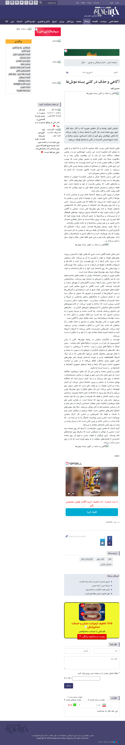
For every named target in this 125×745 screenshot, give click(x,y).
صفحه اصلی (113, 21)
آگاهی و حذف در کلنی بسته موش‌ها (92, 82)
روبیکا (7, 3)
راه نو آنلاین (17, 47)
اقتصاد (95, 21)
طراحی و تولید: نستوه (106, 742)
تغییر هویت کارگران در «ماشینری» (98, 589)
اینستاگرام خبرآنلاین (26, 3)
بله (12, 3)
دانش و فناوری (44, 21)
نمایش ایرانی (106, 564)
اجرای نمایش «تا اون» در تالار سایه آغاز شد (94, 581)
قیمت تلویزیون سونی (21, 54)
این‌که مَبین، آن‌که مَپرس (101, 585)
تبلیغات (83, 3)
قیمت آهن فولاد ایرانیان (20, 67)
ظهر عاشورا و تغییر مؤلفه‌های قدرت (97, 593)
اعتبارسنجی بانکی (23, 70)
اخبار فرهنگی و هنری (96, 62)
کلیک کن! (92, 512)
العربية (111, 3)
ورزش (61, 21)
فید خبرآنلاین (36, 3)
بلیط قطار (12, 74)
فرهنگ (87, 21)
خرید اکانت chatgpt (21, 84)
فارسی (117, 3)
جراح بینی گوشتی (23, 61)
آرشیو (77, 3)
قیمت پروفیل (24, 77)
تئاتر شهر (100, 559)
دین (12, 21)
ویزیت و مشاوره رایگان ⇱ (92, 637)
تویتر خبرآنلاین (22, 3)
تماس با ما (96, 3)
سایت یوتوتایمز (24, 80)
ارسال (68, 685)
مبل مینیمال (25, 57)
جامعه (78, 21)
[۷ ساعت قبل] (53, 113)
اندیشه (19, 21)
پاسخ (70, 704)
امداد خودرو (25, 87)
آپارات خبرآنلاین (17, 3)
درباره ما (89, 3)
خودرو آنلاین (30, 21)
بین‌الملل (70, 21)
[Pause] (69, 494)
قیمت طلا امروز (23, 74)
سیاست (103, 21)
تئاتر (82, 62)
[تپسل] (65, 50)
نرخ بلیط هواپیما (23, 90)
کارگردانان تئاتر (87, 559)
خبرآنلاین (101, 12)
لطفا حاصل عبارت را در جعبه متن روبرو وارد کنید (98, 673)
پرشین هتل (25, 64)
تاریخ (54, 21)
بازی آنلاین (25, 51)
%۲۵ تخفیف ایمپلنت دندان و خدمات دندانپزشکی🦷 (92, 625)
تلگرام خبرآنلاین (31, 3)
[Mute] (73, 494)
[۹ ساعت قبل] (53, 133)
